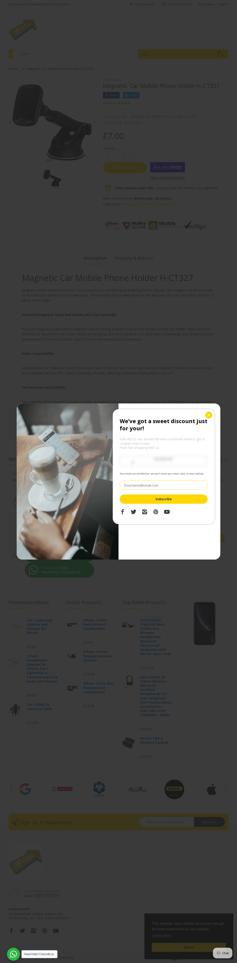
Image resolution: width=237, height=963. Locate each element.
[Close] (208, 415)
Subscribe (164, 499)
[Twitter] (133, 513)
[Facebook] (122, 513)
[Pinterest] (156, 513)
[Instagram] (144, 513)
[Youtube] (167, 513)
